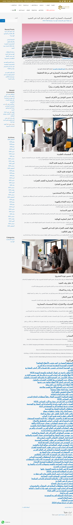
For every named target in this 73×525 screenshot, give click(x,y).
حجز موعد (41, 5)
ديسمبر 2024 (11, 187)
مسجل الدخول (61, 514)
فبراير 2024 (11, 211)
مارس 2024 (11, 209)
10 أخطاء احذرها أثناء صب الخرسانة (59, 385)
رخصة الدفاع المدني (65, 498)
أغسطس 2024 (10, 197)
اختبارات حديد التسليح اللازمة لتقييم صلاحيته (56, 387)
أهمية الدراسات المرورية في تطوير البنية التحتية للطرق (52, 447)
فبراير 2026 (11, 154)
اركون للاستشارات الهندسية (59, 20)
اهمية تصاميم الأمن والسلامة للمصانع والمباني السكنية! (52, 478)
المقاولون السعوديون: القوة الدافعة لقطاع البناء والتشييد (51, 425)
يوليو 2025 (11, 170)
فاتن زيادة (12, 118)
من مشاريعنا (25, 5)
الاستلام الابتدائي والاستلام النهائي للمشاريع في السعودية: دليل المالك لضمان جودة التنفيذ (8, 44)
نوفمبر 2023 (11, 218)
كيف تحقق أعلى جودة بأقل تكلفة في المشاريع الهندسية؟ (9, 33)
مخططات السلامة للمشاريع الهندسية (59, 409)
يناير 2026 (12, 156)
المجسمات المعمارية (66, 58)
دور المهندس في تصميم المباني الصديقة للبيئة (55, 442)
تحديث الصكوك (67, 500)
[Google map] (60, 1)
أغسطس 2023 (10, 226)
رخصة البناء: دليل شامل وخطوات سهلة (58, 411)
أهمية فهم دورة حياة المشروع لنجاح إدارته (57, 430)
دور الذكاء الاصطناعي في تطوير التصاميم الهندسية (54, 440)
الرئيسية (53, 5)
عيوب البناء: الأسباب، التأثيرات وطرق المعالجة (8, 114)
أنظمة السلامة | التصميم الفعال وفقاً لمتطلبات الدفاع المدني (50, 397)
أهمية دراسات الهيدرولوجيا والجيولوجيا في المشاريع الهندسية (50, 404)
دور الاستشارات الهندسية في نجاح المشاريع (56, 452)
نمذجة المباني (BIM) (51, 10)
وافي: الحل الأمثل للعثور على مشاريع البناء (57, 413)
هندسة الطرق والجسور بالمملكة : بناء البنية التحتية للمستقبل (50, 418)
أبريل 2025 (11, 178)
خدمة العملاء (14, 5)
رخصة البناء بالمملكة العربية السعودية (59, 495)
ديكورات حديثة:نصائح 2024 (62, 502)
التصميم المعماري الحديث (63, 466)
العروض (48, 5)
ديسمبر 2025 (11, 158)
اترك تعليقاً (69, 20)
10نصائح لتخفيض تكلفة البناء (62, 392)
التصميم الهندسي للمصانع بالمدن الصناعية (57, 476)
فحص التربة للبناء (66, 493)
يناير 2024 (12, 214)
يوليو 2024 (11, 199)
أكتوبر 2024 (11, 192)
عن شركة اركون (35, 5)
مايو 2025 (12, 175)
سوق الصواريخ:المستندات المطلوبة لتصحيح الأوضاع (53, 462)
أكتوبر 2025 (11, 163)
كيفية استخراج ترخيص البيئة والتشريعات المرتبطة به (53, 474)
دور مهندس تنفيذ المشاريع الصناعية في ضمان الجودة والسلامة (49, 435)
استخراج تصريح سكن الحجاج (62, 483)
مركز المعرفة (34, 10)
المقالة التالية (25, 507)
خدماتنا (20, 5)
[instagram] (67, 1)
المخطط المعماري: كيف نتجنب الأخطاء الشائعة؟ (54, 363)
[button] (46, 5)
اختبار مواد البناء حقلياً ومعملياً (62, 389)
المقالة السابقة (69, 507)
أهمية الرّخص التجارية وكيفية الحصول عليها (57, 469)
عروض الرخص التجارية (64, 481)
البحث (16, 18)
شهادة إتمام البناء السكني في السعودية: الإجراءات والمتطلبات (49, 459)
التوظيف (28, 10)
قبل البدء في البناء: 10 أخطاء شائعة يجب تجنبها (55, 382)
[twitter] (70, 1)
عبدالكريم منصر (10, 104)
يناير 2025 (12, 185)
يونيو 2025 (11, 173)
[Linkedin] (65, 1)
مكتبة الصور (41, 10)
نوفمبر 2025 (11, 161)
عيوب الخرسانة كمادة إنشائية (62, 394)
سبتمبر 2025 (11, 166)
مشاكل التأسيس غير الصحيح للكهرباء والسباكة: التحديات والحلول (48, 377)
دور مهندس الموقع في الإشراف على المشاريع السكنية (52, 433)
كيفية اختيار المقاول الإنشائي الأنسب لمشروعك (55, 438)
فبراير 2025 (11, 182)
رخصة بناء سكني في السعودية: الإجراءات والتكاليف (53, 454)
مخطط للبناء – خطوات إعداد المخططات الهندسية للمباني (51, 457)
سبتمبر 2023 (11, 223)
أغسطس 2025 (11, 168)
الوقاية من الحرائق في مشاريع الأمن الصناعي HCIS (53, 401)
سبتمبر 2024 (11, 194)
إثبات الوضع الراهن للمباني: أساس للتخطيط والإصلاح (53, 421)
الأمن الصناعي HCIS (65, 399)
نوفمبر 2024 (11, 190)
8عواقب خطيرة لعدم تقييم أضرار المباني (57, 416)
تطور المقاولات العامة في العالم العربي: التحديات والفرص (51, 428)
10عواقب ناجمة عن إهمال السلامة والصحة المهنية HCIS (51, 372)
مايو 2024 (12, 204)
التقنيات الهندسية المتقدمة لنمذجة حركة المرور (55, 365)
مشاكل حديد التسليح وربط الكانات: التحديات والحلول (53, 380)
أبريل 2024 (11, 206)
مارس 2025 (11, 180)
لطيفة (13, 112)
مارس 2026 (11, 151)
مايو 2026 (12, 146)
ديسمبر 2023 (11, 216)
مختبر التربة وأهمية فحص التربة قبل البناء (8, 120)
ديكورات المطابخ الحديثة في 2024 (59, 471)
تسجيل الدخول (22, 10)
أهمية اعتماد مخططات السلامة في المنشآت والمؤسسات (51, 486)
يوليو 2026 (11, 142)
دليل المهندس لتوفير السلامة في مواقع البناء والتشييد (53, 445)
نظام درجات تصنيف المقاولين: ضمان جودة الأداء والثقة (52, 423)
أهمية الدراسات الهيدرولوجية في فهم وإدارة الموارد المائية (51, 488)
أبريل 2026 (11, 149)
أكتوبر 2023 (11, 221)
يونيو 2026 (11, 144)
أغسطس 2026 (11, 139)
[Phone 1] (62, 1)
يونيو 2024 (11, 202)
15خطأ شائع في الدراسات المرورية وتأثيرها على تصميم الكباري (49, 375)
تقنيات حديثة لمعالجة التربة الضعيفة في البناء (56, 406)
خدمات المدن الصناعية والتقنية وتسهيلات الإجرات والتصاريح (50, 464)
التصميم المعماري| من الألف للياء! (60, 490)
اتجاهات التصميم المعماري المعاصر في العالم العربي (53, 450)
